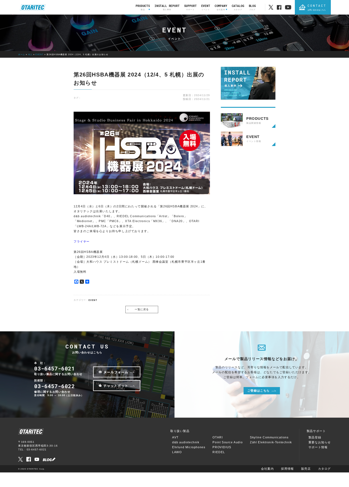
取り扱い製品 (180, 431)
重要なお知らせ (319, 442)
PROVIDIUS (221, 447)
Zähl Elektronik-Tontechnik (271, 442)
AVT (175, 437)
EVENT (39, 54)
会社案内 (267, 468)
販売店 (306, 468)
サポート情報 (318, 447)
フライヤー (82, 241)
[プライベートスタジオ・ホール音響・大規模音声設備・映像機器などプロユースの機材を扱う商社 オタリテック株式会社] (32, 7)
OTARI (217, 437)
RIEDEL (218, 452)
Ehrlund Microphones (188, 447)
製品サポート (316, 431)
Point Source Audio (227, 442)
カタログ (324, 468)
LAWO (177, 452)
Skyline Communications (269, 437)
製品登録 (314, 437)
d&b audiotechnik (185, 442)
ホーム (21, 54)
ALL (30, 54)
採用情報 (287, 468)
